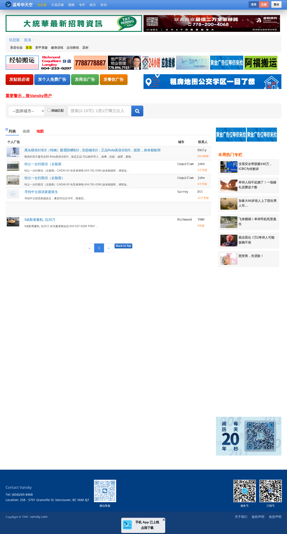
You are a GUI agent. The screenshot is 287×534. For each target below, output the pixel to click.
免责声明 (275, 516)
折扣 (103, 5)
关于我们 (241, 516)
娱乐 (93, 5)
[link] (23, 63)
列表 (12, 131)
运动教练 (73, 47)
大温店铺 (57, 5)
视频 (71, 5)
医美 (27, 39)
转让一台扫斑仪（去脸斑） (44, 178)
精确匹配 (57, 110)
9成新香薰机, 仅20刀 (39, 219)
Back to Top (123, 245)
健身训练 (57, 47)
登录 (254, 4)
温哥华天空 (23, 4)
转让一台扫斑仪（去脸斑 (42, 164)
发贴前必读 (19, 79)
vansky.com (39, 516)
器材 (85, 47)
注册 (264, 4)
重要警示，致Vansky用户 (29, 95)
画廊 (26, 131)
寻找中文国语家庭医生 (41, 192)
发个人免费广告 (52, 79)
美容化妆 (16, 47)
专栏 (82, 5)
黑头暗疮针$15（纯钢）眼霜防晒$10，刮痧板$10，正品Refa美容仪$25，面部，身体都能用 (92, 150)
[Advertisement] (251, 338)
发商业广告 (85, 79)
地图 (40, 131)
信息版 (42, 5)
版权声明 (258, 516)
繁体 (276, 4)
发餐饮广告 (114, 79)
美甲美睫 (41, 47)
